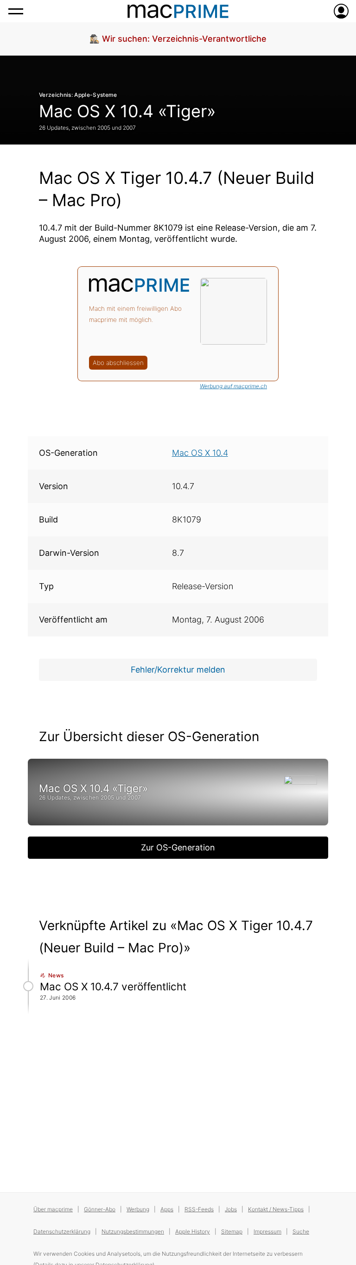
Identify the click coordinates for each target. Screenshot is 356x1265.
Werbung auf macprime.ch (233, 386)
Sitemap (231, 1231)
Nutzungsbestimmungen (133, 1231)
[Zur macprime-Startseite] (178, 11)
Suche (300, 1231)
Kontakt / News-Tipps (276, 1209)
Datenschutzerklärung (61, 1231)
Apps (166, 1209)
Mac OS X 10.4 (200, 453)
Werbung (138, 1209)
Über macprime (53, 1209)
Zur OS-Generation (178, 847)
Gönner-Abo (99, 1209)
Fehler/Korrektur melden (178, 669)
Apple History (192, 1231)
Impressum (267, 1231)
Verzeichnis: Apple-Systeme (78, 94)
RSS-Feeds (199, 1209)
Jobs (231, 1209)
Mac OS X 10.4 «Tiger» (127, 111)
